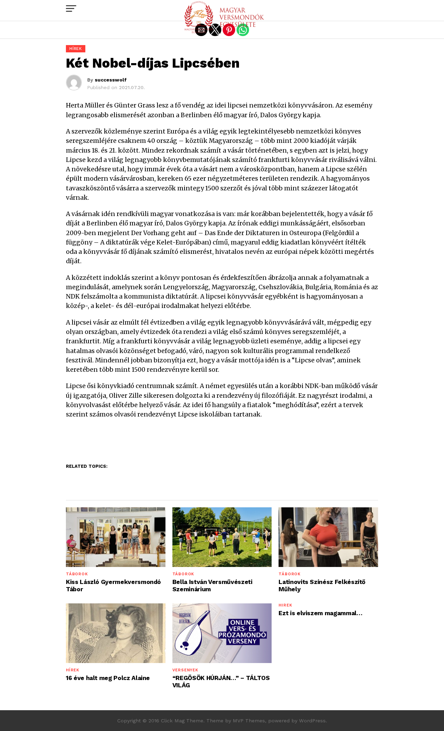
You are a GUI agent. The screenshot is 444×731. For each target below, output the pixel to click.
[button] (71, 8)
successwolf (111, 80)
